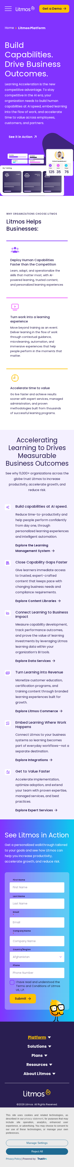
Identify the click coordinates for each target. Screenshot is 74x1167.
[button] (8, 8)
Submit (20, 998)
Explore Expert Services (34, 810)
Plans (37, 1055)
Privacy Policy (13, 1159)
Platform (37, 1037)
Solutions (37, 1046)
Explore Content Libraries (35, 601)
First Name (19, 880)
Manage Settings (37, 1142)
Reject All (37, 1151)
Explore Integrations (31, 760)
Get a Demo (52, 8)
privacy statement (33, 1118)
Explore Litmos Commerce (36, 711)
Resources (37, 1064)
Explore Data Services (33, 661)
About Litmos (37, 1073)
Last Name (19, 896)
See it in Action (20, 137)
